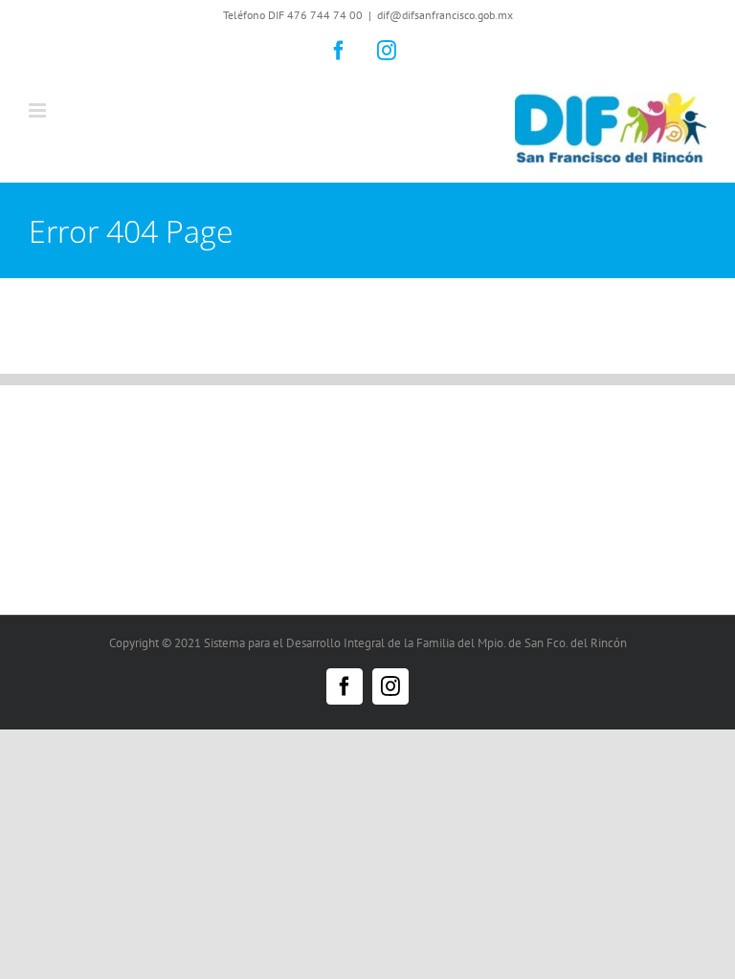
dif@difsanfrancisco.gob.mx (445, 15)
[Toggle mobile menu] (39, 110)
